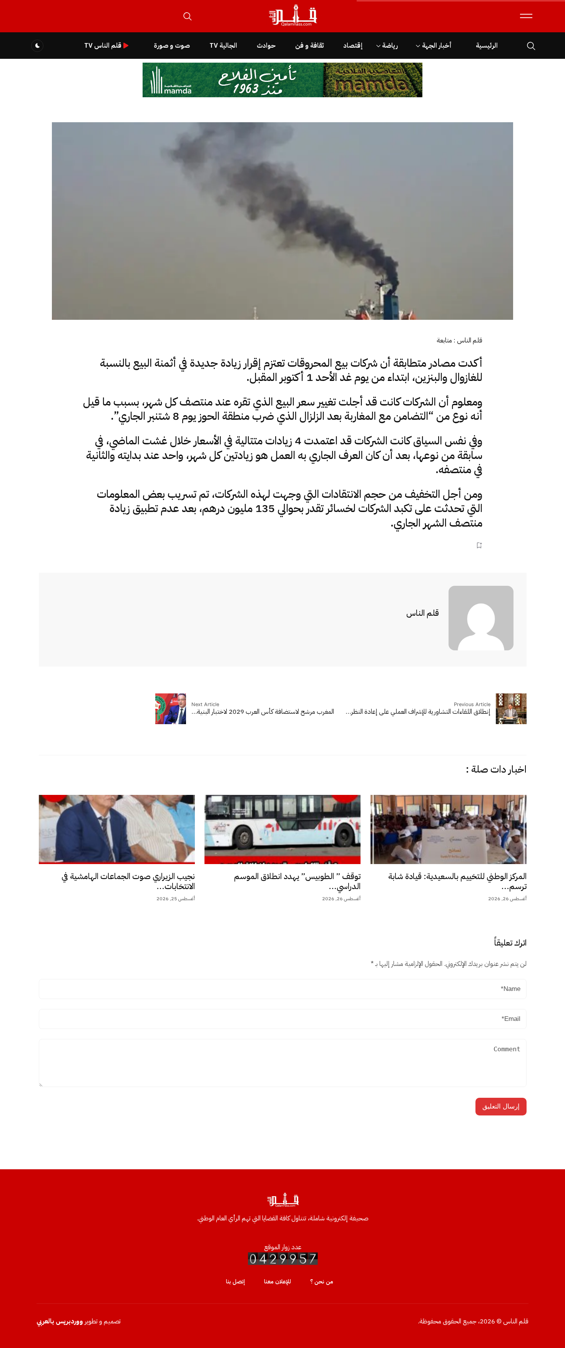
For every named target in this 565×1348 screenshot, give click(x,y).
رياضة (390, 45)
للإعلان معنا (277, 1281)
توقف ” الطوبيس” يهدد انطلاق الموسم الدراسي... (297, 881)
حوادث (266, 45)
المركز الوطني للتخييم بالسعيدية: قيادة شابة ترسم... (457, 881)
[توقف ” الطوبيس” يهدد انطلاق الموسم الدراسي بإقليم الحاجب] (282, 829)
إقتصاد (352, 45)
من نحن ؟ (321, 1281)
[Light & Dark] (37, 46)
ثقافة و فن (309, 45)
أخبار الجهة (437, 45)
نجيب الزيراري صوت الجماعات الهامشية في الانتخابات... (128, 881)
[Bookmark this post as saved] (479, 545)
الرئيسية (487, 45)
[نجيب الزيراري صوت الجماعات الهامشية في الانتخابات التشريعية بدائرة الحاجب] (117, 829)
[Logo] (292, 26)
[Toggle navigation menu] (526, 16)
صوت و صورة (172, 45)
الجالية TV (223, 45)
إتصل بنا (235, 1281)
